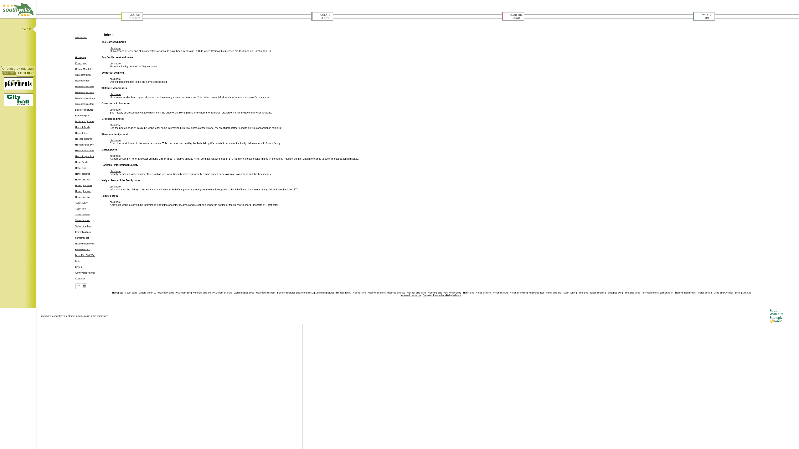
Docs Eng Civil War (85, 255)
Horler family (81, 162)
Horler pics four (83, 191)
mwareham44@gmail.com (447, 295)
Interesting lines (83, 232)
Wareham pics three (85, 98)
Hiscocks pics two (84, 144)
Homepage (80, 57)
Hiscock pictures (83, 139)
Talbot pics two (82, 220)
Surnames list (82, 238)
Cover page (81, 63)
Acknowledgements (85, 272)
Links (78, 261)
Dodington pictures (84, 121)
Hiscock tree (81, 133)
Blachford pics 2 (83, 115)
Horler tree (80, 168)
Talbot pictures (82, 214)
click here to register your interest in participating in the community (74, 316)
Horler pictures (82, 174)
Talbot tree (80, 208)
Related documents (85, 243)
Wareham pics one (84, 86)
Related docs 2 (82, 249)
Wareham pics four (84, 104)
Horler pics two (82, 179)
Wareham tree (82, 80)
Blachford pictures (84, 110)
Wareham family (83, 75)
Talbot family (81, 203)
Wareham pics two (84, 92)
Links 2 (78, 267)
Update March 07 (84, 69)
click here (115, 48)
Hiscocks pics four (84, 156)
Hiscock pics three (84, 150)
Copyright (80, 278)
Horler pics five (82, 197)
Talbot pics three (83, 226)
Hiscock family (82, 127)
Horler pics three (83, 185)
